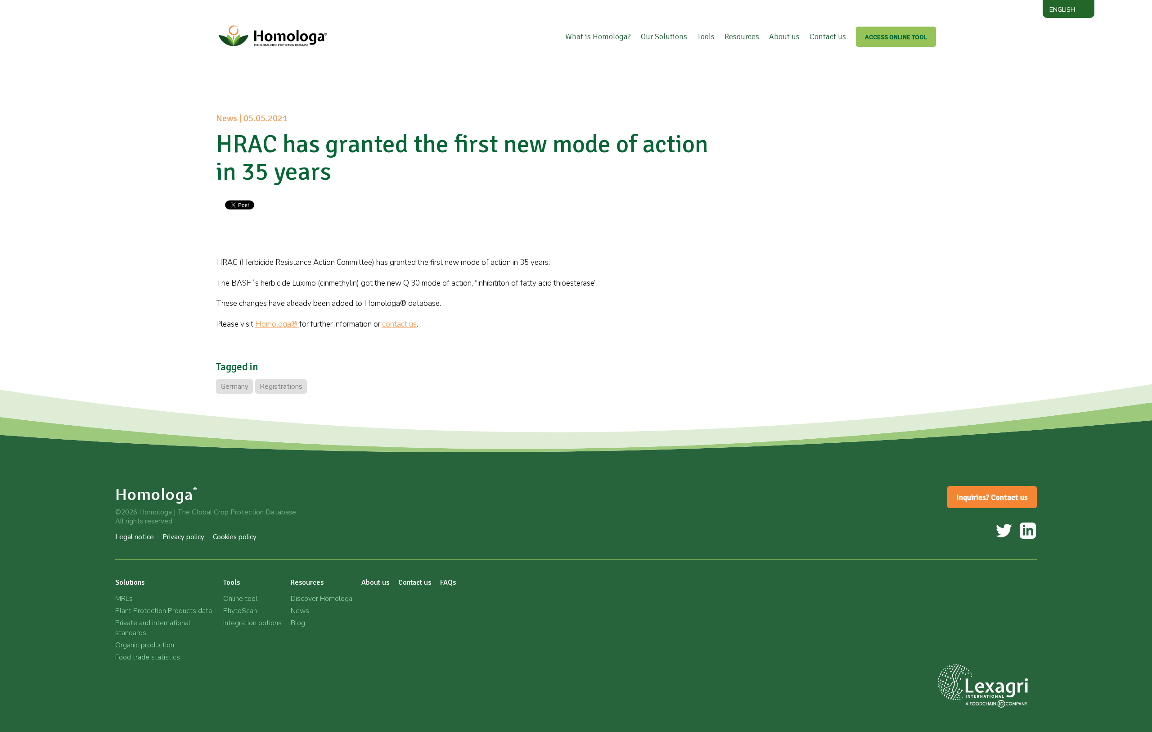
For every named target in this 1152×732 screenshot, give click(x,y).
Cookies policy (234, 536)
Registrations (281, 386)
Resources (741, 36)
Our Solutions (664, 36)
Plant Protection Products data (163, 611)
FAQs (448, 582)
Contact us (828, 36)
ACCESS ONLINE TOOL (896, 37)
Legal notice (134, 536)
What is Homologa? (598, 36)
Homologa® (277, 324)
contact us (399, 324)
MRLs (124, 599)
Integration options (252, 623)
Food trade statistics (147, 657)
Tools (706, 36)
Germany (234, 386)
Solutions (129, 582)
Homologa (156, 494)
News (300, 611)
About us (784, 36)
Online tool (240, 599)
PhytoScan (240, 611)
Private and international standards (152, 628)
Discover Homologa (321, 599)
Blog (298, 623)
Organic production (144, 645)
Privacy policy (183, 536)
